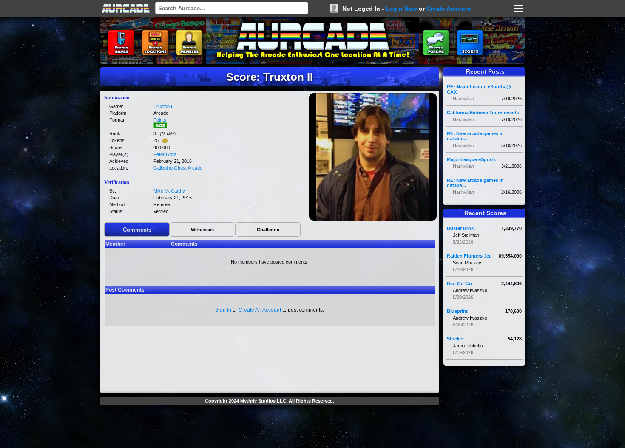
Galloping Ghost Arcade (177, 167)
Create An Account (260, 310)
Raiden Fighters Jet (469, 255)
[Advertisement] (269, 427)
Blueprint (457, 311)
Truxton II (163, 106)
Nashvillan (463, 98)
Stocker (455, 338)
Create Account (448, 8)
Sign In (223, 310)
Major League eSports (471, 159)
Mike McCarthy (169, 190)
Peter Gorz (164, 154)
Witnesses (202, 229)
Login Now (401, 8)
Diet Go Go (459, 283)
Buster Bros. (461, 228)
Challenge (268, 229)
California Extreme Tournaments (483, 112)
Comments (137, 230)
